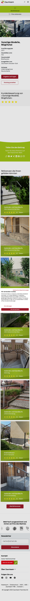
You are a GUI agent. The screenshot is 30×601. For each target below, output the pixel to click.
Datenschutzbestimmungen (21, 290)
